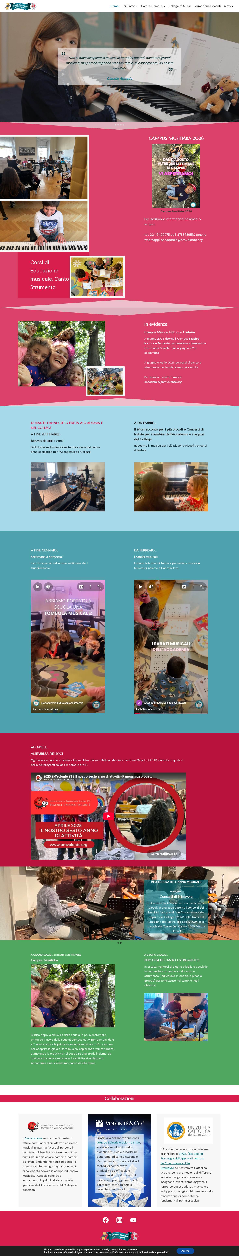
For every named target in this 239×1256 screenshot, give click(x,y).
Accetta (185, 1250)
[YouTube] (133, 1220)
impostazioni (161, 1252)
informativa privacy (124, 1252)
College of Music (179, 6)
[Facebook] (106, 1220)
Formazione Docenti (207, 6)
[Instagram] (119, 1220)
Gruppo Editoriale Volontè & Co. (118, 1142)
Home (115, 6)
